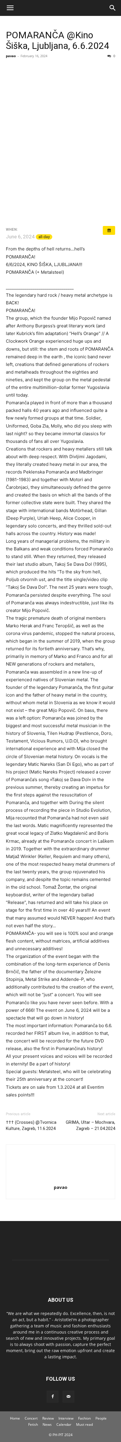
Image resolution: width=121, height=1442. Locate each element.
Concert (31, 1418)
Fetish (33, 1424)
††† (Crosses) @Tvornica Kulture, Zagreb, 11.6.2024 (31, 1125)
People (101, 1418)
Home (15, 1418)
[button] (10, 8)
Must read (84, 1424)
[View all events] (109, 230)
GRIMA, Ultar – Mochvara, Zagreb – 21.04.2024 (90, 1125)
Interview (65, 1418)
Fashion (84, 1418)
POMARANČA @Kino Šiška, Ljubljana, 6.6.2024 (57, 40)
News (47, 1424)
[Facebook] (52, 1397)
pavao (11, 56)
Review (48, 1418)
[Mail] (68, 1397)
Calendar (63, 1424)
